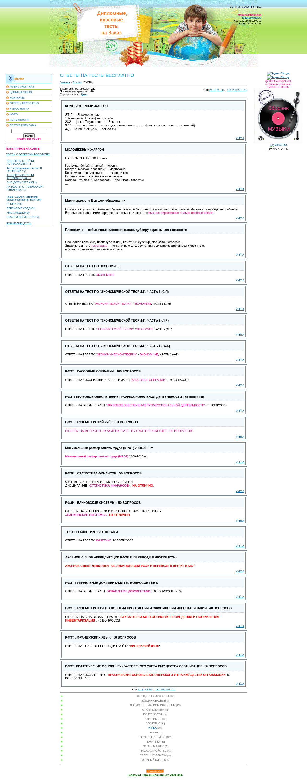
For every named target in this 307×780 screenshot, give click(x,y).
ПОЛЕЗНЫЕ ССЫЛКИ (153, 755)
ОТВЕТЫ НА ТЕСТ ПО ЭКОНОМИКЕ (92, 266)
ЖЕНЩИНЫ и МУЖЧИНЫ (153, 696)
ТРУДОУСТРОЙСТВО (153, 750)
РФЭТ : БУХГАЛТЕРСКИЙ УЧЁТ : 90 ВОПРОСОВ (101, 422)
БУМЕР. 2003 (14, 204)
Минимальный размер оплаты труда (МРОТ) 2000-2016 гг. (109, 448)
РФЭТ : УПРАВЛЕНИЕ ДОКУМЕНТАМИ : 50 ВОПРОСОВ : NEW (111, 583)
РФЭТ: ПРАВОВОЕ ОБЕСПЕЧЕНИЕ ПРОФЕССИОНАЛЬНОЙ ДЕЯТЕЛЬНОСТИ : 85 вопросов (134, 397)
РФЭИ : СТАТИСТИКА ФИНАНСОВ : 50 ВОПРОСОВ (103, 473)
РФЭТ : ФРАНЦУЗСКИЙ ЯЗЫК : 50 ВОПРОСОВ (100, 637)
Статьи (77, 82)
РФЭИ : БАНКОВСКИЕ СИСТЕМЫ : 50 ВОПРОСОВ (103, 502)
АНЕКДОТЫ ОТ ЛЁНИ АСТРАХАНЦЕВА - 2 (20, 177)
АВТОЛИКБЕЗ (153, 718)
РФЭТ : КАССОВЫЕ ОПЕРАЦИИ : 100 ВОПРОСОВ (103, 371)
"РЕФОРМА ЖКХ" (153, 746)
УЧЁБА (240, 138)
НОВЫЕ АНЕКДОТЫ (18, 223)
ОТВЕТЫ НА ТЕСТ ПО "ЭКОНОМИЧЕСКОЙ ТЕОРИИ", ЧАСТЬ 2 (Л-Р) (117, 320)
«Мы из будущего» (18, 212)
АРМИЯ (153, 732)
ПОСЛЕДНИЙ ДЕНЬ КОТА (23, 217)
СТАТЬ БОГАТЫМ (153, 709)
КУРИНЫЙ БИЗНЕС (154, 759)
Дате (84, 94)
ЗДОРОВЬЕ (153, 723)
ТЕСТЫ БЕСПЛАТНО (152, 737)
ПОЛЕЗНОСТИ (152, 714)
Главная (65, 82)
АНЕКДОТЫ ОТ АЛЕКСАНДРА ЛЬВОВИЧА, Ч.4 (25, 188)
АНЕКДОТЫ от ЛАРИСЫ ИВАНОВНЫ (153, 705)
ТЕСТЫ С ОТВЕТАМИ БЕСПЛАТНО (28, 154)
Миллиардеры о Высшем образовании (95, 200)
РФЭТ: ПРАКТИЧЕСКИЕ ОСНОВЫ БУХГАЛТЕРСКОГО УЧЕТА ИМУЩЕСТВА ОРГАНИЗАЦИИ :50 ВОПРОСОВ (146, 666)
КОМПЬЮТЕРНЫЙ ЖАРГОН (86, 106)
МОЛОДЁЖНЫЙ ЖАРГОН (84, 149)
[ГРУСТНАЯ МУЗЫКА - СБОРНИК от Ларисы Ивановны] (278, 115)
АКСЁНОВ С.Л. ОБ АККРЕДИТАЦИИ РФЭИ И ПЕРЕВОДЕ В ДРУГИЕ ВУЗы (121, 557)
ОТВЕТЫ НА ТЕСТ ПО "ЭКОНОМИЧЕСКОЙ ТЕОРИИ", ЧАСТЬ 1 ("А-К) (117, 346)
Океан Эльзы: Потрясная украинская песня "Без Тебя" (24, 198)
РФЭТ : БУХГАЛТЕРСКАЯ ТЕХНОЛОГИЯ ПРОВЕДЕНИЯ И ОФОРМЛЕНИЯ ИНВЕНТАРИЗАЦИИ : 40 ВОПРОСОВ (148, 608)
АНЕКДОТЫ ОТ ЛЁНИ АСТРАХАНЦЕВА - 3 (20, 162)
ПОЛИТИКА (153, 741)
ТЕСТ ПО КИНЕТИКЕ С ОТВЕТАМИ (91, 532)
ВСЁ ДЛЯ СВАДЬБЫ (153, 700)
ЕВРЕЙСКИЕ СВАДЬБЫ (21, 208)
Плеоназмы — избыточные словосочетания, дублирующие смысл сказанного (126, 230)
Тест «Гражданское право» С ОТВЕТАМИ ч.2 (24, 169)
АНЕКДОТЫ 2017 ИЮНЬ (22, 182)
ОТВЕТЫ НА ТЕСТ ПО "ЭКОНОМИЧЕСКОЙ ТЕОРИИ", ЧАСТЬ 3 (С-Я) (117, 292)
